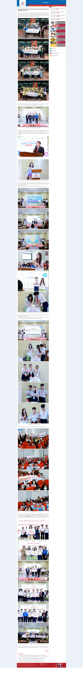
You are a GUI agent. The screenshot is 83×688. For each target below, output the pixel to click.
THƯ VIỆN (53, 5)
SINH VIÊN (46, 5)
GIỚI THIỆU (35, 5)
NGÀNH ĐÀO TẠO (41, 5)
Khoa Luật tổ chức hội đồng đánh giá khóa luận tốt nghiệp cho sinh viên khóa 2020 (31, 659)
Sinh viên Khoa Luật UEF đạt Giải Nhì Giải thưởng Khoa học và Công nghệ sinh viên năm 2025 (32, 655)
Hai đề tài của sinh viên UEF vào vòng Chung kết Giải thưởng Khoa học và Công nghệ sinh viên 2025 (33, 656)
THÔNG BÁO (58, 5)
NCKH (50, 5)
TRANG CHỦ (30, 5)
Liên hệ (60, 0)
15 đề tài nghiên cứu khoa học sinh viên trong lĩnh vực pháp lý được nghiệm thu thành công (32, 661)
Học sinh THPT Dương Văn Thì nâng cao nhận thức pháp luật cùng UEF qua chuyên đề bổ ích (32, 658)
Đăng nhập (63, 0)
